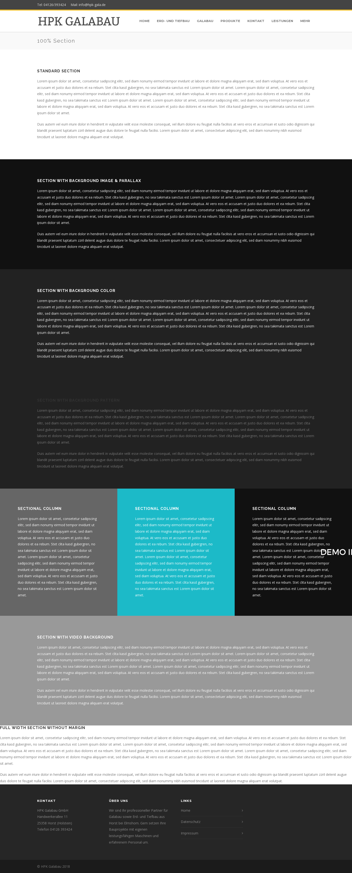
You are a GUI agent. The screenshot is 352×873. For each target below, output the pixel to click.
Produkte (230, 21)
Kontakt (255, 21)
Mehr (305, 21)
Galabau (205, 21)
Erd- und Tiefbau (173, 21)
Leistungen (282, 21)
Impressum (189, 833)
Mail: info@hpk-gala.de (87, 4)
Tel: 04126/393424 (52, 4)
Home (144, 21)
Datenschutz (190, 821)
